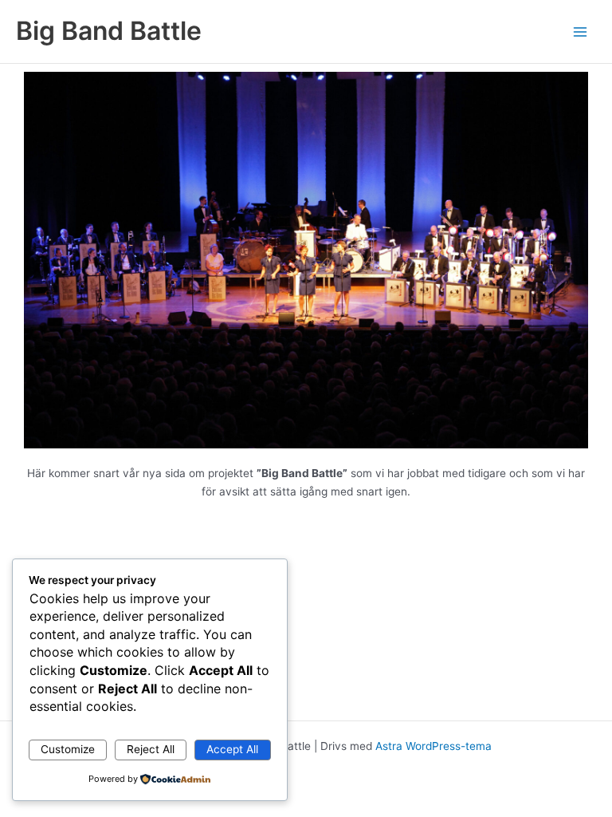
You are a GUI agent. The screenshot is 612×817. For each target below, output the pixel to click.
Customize (68, 749)
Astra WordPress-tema (433, 746)
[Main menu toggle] (580, 31)
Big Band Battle (109, 30)
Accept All (232, 749)
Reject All (151, 749)
